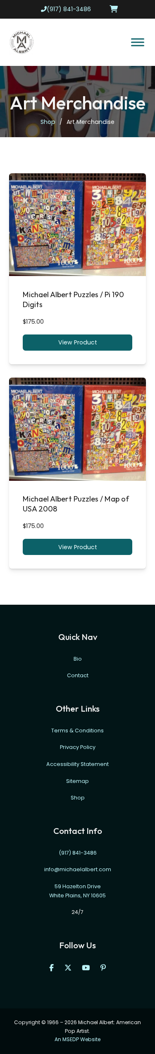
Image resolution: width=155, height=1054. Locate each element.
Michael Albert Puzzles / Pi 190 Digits (73, 299)
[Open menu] (137, 42)
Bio (78, 658)
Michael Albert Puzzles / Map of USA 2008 (76, 504)
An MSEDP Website (77, 1039)
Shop (48, 122)
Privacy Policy (77, 747)
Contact (77, 675)
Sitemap (77, 781)
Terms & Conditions (77, 730)
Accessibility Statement (77, 764)
